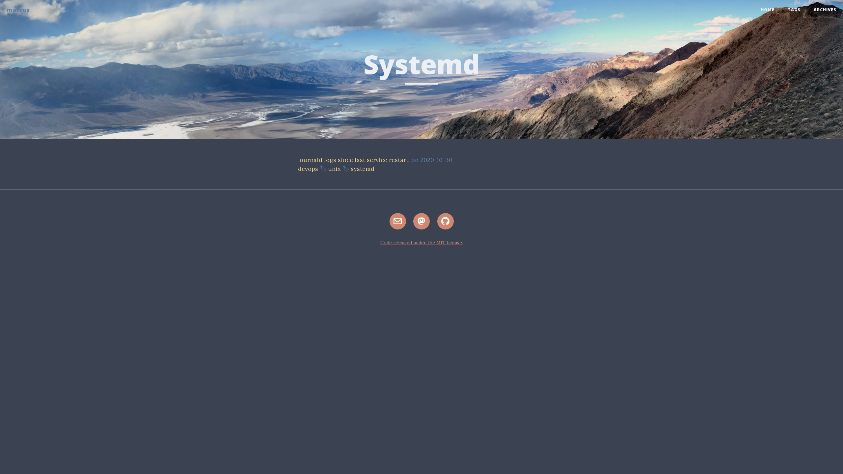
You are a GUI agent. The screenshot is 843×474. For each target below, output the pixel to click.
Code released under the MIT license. (421, 243)
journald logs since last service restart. (354, 160)
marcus (18, 10)
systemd (362, 168)
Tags (794, 10)
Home (768, 10)
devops (308, 168)
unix (334, 168)
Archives (825, 10)
